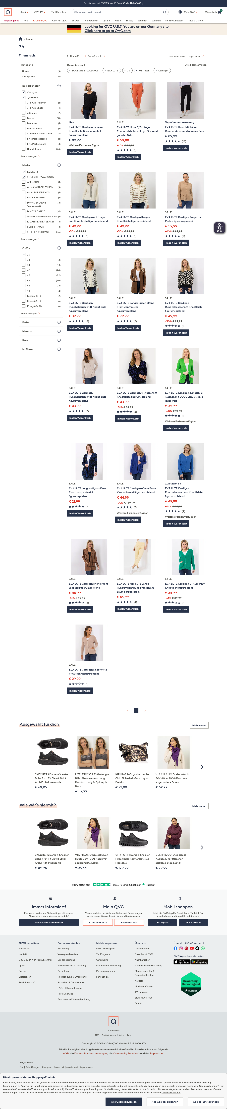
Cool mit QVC (59, 20)
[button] (184, 12)
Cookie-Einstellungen (206, 1101)
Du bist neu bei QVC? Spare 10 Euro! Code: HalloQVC (112, 3)
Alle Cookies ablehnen (165, 1101)
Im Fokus (27, 349)
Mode (117, 20)
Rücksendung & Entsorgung (72, 976)
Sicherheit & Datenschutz (70, 982)
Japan (129, 1035)
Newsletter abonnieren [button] (49, 922)
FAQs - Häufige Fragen (69, 988)
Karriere (139, 980)
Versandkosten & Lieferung (71, 965)
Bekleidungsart (31, 85)
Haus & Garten (195, 20)
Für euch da (102, 976)
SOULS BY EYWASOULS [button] (85, 70)
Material (27, 331)
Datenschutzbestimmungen (91, 1053)
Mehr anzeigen (29, 156)
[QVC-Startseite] (20, 39)
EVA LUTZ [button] (112, 70)
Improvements (86, 1067)
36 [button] (128, 70)
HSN (21, 1067)
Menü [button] (23, 12)
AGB (66, 1053)
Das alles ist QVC (144, 954)
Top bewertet (91, 20)
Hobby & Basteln (174, 20)
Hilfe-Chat (24, 948)
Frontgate (47, 1067)
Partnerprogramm (105, 971)
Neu (25, 20)
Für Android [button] (193, 922)
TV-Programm (103, 954)
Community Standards (126, 1053)
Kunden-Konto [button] (98, 922)
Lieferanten (25, 976)
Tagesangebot (11, 20)
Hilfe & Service (65, 993)
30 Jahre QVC (40, 20)
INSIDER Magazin (105, 948)
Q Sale (106, 20)
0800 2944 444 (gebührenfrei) (36, 959)
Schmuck (142, 20)
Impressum (157, 1053)
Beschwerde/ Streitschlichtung (73, 999)
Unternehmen (142, 948)
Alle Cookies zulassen (124, 1101)
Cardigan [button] (163, 70)
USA (97, 1035)
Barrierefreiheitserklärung (148, 965)
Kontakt (23, 954)
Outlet (138, 1003)
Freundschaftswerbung (108, 965)
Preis (25, 340)
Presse (22, 971)
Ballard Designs (33, 1067)
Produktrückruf (27, 982)
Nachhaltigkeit (142, 959)
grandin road (72, 1067)
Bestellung (63, 948)
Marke (26, 165)
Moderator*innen (144, 986)
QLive (22, 965)
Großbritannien (109, 1035)
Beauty (129, 20)
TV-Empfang (141, 992)
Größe (26, 248)
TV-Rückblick (58, 12)
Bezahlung (63, 971)
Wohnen (156, 20)
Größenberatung (66, 959)
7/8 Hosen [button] (144, 70)
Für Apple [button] (163, 922)
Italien (121, 1035)
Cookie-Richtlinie (171, 1092)
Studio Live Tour (143, 997)
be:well (75, 20)
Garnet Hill (59, 1067)
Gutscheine (102, 959)
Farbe (25, 322)
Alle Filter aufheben (196, 64)
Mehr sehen (199, 725)
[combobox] (117, 12)
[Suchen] (165, 12)
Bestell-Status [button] (129, 922)
